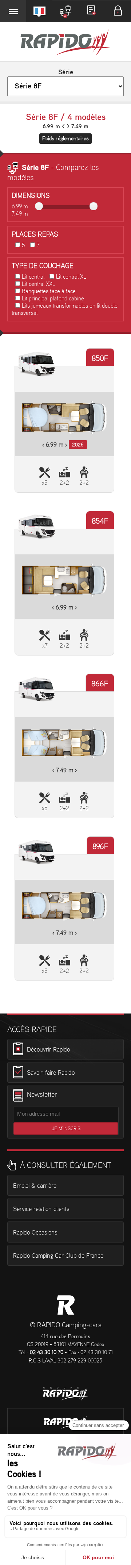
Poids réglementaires (65, 138)
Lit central (33, 277)
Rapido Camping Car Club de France (58, 1256)
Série (65, 72)
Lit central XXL (38, 284)
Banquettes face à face (49, 291)
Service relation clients (41, 1209)
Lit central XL (71, 277)
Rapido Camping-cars (65, 43)
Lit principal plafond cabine (53, 298)
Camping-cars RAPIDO (66, 1305)
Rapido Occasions (35, 1233)
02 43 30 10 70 (46, 1352)
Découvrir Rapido (48, 1050)
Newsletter (42, 1095)
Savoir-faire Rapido (51, 1072)
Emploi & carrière (34, 1186)
